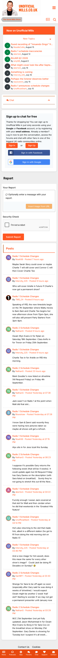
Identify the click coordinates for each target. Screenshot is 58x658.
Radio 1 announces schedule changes (30, 85)
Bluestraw (20, 414)
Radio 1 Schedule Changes (25, 256)
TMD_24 (19, 299)
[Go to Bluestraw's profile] (8, 412)
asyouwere (18, 82)
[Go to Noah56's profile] (8, 257)
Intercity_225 (19, 75)
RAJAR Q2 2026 (19, 58)
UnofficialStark (20, 88)
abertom (17, 54)
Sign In (12, 145)
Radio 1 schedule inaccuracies (26, 51)
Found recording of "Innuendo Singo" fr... (32, 44)
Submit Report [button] (13, 237)
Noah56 (19, 259)
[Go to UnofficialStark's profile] (8, 518)
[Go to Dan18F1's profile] (8, 574)
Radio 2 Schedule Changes (25, 328)
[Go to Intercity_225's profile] (8, 279)
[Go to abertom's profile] (8, 490)
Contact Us (23, 647)
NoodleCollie (19, 47)
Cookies (36, 647)
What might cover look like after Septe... (31, 65)
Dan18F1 (19, 576)
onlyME (17, 61)
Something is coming (21, 72)
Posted (34, 259)
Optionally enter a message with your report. (26, 196)
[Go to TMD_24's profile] (8, 297)
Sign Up (31, 145)
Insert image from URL (39, 206)
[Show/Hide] (49, 100)
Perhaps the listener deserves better (30, 78)
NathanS (19, 331)
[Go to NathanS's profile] (8, 329)
